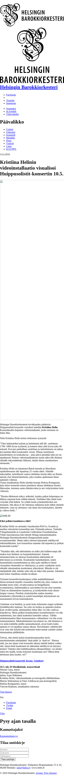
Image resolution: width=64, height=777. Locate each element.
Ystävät (10, 143)
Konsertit (10, 135)
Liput (8, 146)
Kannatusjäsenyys (9, 736)
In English (11, 111)
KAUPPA (11, 149)
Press (8, 140)
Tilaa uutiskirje (7, 759)
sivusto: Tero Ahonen (46, 773)
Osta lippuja (6, 692)
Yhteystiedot (12, 114)
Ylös (2, 713)
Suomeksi (11, 108)
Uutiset (9, 129)
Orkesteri (10, 132)
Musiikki (10, 137)
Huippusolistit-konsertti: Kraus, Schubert (21, 660)
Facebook (11, 702)
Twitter (9, 705)
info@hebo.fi (23, 767)
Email (9, 708)
